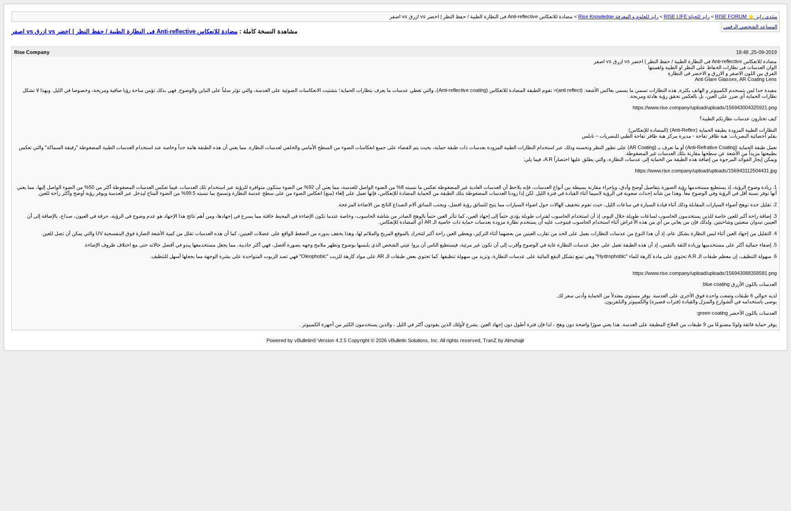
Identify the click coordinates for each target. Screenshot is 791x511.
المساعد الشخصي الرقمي (750, 26)
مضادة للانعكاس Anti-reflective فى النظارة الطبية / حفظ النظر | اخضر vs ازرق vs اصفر (124, 31)
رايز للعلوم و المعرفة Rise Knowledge (618, 16)
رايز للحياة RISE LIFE (687, 16)
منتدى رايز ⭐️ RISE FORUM (746, 16)
